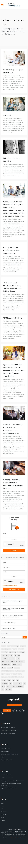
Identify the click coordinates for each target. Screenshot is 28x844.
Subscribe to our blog (14, 705)
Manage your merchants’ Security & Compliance (12, 780)
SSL (24, 683)
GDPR (18, 658)
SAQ (10, 683)
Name (5, 562)
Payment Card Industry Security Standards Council (12, 677)
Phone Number (7, 567)
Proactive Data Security (6, 760)
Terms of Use (13, 837)
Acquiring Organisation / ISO (8, 727)
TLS (2, 689)
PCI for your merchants (6, 778)
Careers (3, 820)
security (15, 683)
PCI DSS (3, 680)
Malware (4, 667)
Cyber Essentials (5, 751)
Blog (2, 803)
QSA (17, 680)
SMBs (20, 683)
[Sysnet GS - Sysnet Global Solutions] (14, 700)
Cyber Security (5, 655)
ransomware (4, 683)
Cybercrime (21, 649)
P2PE (23, 670)
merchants (17, 670)
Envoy (2, 757)
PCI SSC (8, 680)
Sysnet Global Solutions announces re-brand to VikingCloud (14, 608)
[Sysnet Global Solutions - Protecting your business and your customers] (14, 4)
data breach (17, 655)
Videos (2, 809)
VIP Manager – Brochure (12, 318)
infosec (14, 664)
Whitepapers (4, 811)
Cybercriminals (12, 652)
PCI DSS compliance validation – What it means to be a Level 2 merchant (13, 616)
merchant (17, 667)
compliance (22, 646)
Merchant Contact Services (7, 670)
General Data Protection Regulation (9, 661)
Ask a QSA (7, 115)
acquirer (4, 646)
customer (14, 649)
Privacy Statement (21, 837)
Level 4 (19, 664)
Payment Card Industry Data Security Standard (11, 674)
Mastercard (10, 667)
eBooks (3, 806)
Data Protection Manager (9, 622)
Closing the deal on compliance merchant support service (11, 250)
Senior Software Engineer (9, 628)
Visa (10, 689)
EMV (10, 658)
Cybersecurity (21, 652)
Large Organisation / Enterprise (8, 730)
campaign (16, 646)
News (2, 817)
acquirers (10, 646)
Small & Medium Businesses (8, 733)
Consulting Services (6, 649)
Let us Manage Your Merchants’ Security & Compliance (11, 784)
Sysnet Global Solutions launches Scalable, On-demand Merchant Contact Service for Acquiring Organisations (13, 370)
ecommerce (4, 658)
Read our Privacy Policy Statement (10, 585)
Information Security (6, 664)
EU (13, 658)
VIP (6, 689)
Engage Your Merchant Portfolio (9, 788)
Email (4, 533)
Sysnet (3, 686)
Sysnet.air (9, 686)
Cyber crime (4, 652)
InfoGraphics (4, 814)
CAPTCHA (14, 539)
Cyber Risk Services (5, 748)
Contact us (7, 710)
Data (11, 655)
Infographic (21, 661)
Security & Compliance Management (10, 754)
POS (13, 680)
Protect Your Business (6, 775)
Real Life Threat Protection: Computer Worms (12, 601)
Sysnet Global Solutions (18, 686)
